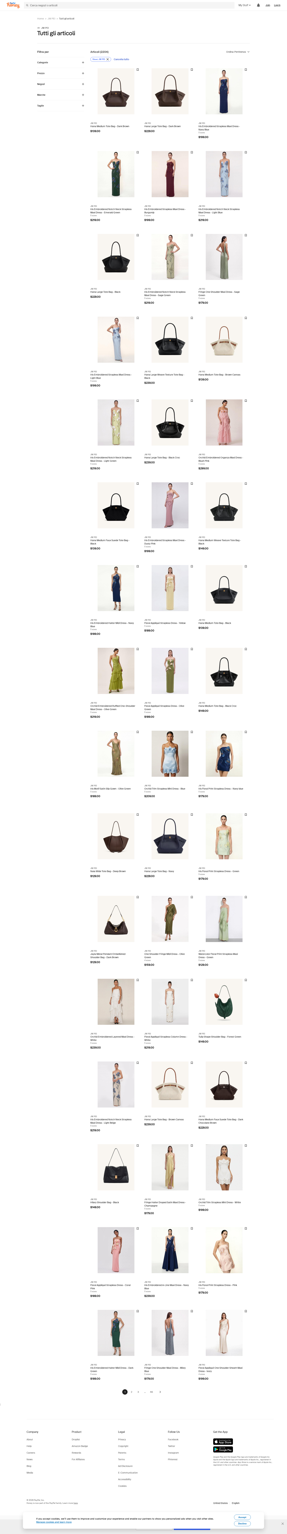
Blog (29, 1466)
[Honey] (13, 5)
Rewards (76, 1452)
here (76, 1503)
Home (40, 18)
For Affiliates (78, 1459)
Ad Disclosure (125, 1466)
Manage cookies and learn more (54, 1522)
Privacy (122, 1439)
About (30, 1439)
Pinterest (173, 1459)
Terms (121, 1459)
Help (29, 1446)
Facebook (173, 1439)
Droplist (76, 1439)
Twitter (171, 1446)
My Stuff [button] (243, 5)
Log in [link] (277, 5)
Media (30, 1472)
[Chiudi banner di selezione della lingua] (282, 1523)
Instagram (173, 1452)
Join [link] (268, 5)
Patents (122, 1452)
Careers (31, 1452)
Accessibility (124, 1479)
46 (151, 1391)
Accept (242, 1517)
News (30, 1459)
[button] (226, 1503)
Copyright (123, 1446)
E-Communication (128, 1472)
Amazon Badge (80, 1446)
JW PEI (51, 18)
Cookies (122, 1485)
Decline (242, 1523)
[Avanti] (160, 1392)
